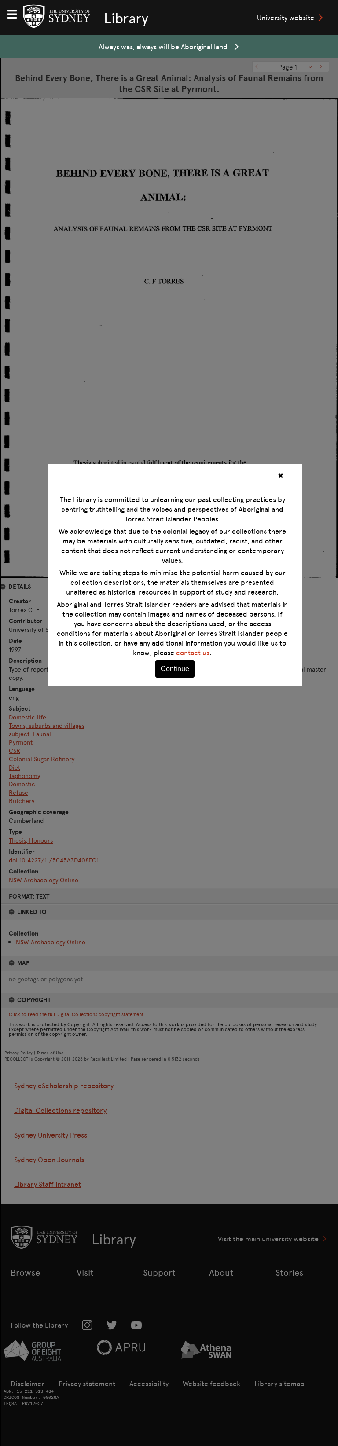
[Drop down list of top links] (16, 13)
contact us (192, 652)
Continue (175, 668)
